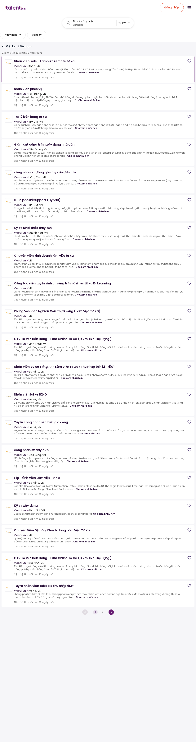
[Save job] (189, 61)
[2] (111, 612)
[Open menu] (189, 7)
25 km (122, 23)
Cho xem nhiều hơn (88, 72)
